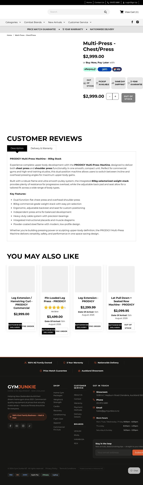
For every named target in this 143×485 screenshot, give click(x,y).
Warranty (78, 403)
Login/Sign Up (131, 2)
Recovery (57, 410)
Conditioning (59, 414)
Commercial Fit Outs (59, 428)
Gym (22, 387)
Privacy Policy (51, 468)
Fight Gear (58, 419)
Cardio (56, 406)
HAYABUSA (79, 439)
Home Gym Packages (58, 394)
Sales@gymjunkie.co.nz (107, 411)
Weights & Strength (58, 400)
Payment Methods (78, 408)
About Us (78, 395)
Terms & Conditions (68, 468)
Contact (77, 399)
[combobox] (78, 12)
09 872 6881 (115, 2)
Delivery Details (78, 415)
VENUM (77, 431)
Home (89, 2)
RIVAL (76, 435)
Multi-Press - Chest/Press (25, 35)
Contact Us (99, 2)
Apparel (57, 423)
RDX (76, 443)
